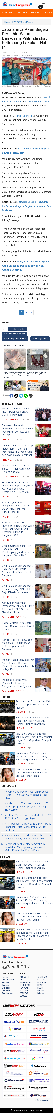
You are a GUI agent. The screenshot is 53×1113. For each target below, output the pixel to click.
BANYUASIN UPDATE (22, 22)
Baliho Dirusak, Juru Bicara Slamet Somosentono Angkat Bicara (18, 626)
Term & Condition (6, 986)
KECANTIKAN (7, 13)
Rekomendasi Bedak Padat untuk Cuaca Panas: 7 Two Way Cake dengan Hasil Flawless (24, 795)
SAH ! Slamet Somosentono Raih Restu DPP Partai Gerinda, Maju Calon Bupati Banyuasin (17, 570)
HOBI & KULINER (41, 989)
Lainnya (40, 993)
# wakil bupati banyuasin (15, 338)
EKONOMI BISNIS (41, 984)
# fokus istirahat (17, 329)
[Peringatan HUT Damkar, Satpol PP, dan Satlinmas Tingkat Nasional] (43, 471)
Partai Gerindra (23, 116)
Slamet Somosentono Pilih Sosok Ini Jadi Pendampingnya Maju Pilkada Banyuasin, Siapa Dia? (18, 550)
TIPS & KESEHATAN (25, 981)
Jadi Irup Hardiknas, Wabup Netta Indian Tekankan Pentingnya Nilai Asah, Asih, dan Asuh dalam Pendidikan (17, 450)
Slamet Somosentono (37, 102)
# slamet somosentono (14, 333)
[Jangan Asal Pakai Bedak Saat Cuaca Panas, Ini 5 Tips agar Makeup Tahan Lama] (7, 775)
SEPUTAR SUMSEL (24, 994)
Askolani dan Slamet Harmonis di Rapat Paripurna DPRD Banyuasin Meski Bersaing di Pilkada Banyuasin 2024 (18, 529)
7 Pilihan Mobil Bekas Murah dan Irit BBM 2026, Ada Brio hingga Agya (26, 817)
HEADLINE (24, 988)
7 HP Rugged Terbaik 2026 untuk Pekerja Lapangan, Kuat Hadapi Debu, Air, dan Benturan (26, 827)
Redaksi (5, 982)
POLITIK (40, 979)
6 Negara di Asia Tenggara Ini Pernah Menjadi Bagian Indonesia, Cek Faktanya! (26, 206)
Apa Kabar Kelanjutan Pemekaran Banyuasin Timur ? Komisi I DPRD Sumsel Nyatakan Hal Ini (18, 607)
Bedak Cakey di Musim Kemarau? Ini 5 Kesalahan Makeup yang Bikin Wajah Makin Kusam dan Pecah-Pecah (24, 847)
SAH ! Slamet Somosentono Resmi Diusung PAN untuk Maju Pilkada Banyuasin (17, 589)
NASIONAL (24, 990)
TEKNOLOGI (34, 13)
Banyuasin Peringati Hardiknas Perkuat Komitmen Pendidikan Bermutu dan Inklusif (18, 430)
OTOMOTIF (24, 977)
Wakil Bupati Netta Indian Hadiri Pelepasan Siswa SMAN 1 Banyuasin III (15, 412)
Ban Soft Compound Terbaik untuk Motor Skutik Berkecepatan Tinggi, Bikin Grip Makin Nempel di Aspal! (34, 738)
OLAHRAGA (42, 977)
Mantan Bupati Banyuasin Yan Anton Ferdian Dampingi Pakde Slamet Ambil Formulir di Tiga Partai (18, 664)
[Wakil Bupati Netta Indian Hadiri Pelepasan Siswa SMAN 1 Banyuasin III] (43, 414)
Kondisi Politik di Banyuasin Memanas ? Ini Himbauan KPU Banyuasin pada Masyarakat (17, 644)
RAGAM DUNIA (21, 13)
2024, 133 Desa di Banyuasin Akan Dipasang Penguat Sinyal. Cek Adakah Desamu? (26, 266)
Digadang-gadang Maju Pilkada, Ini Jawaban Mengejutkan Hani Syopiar (16, 683)
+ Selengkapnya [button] (42, 1100)
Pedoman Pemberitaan (7, 992)
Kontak (5, 977)
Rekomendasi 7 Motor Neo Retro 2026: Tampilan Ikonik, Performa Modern (34, 705)
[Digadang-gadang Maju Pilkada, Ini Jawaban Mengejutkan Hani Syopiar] (43, 685)
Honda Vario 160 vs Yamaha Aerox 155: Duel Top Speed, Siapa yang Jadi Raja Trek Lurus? (34, 756)
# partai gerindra (40, 338)
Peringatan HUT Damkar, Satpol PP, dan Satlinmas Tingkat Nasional (16, 469)
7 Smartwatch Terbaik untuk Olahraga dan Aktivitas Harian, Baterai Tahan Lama (26, 837)
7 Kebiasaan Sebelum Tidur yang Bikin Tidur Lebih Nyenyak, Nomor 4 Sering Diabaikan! (34, 721)
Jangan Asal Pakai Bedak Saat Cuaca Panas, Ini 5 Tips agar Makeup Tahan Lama (32, 773)
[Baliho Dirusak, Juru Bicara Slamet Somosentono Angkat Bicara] (43, 628)
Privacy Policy (8, 979)
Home (7, 22)
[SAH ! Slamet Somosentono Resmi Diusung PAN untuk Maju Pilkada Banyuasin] (43, 591)
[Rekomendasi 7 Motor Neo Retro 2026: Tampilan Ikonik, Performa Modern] (7, 706)
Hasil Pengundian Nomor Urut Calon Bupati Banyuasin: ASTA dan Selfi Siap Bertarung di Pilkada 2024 (17, 487)
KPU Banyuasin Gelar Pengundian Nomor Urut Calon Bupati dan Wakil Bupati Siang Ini (15, 507)
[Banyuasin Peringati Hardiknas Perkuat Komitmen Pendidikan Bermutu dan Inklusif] (43, 430)
